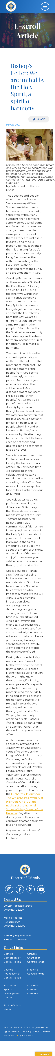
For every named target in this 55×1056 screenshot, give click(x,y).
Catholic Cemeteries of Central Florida (12, 957)
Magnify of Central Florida (35, 971)
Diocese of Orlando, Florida (28, 1027)
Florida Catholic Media (13, 1007)
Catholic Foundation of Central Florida (12, 973)
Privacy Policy (31, 1031)
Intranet (45, 1031)
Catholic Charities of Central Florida (35, 957)
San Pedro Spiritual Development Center (12, 991)
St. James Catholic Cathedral (32, 989)
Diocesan (27, 1035)
